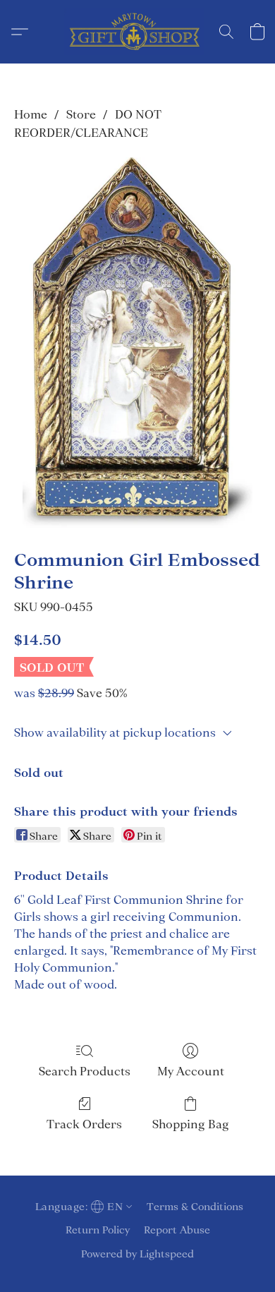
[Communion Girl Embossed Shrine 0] (137, 342)
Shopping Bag (190, 1124)
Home (30, 114)
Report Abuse (177, 1230)
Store (81, 114)
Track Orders (84, 1124)
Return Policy (98, 1230)
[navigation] (82, 1206)
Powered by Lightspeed (137, 1254)
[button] (137, 32)
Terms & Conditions (195, 1206)
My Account (190, 1071)
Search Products (84, 1071)
